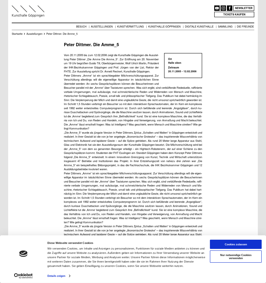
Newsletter (243, 8)
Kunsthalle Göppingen (164, 26)
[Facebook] (229, 8)
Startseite (17, 33)
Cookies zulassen (236, 244)
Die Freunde (245, 26)
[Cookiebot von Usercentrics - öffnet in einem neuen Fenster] (23, 276)
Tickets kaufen (234, 14)
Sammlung (225, 26)
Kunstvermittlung (130, 26)
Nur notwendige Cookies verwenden (236, 256)
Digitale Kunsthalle (199, 26)
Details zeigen (56, 275)
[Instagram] (223, 8)
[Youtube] (217, 8)
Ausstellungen (102, 26)
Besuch (81, 26)
